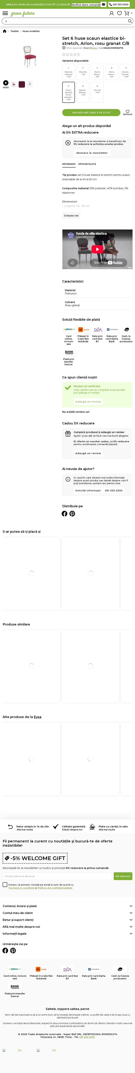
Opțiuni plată (87, 164)
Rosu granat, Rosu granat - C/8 (69, 95)
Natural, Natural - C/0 (68, 74)
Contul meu (111, 13)
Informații (69, 164)
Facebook (5, 950)
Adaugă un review (88, 401)
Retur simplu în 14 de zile (33, 826)
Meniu (5, 13)
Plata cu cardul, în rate (113, 826)
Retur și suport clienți (18, 920)
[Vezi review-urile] (97, 54)
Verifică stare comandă (86, 4)
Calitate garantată (73, 826)
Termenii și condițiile (21, 887)
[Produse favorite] (119, 13)
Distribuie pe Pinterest (72, 513)
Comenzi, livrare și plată (20, 906)
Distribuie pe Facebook (64, 513)
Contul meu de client (18, 913)
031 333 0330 (120, 4)
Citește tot (71, 215)
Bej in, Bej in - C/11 (97, 74)
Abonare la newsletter (92, 152)
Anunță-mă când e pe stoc (91, 112)
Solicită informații (88, 490)
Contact (104, 4)
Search (130, 21)
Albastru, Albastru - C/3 (83, 92)
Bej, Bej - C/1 (83, 73)
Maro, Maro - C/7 (111, 74)
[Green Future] (5, 31)
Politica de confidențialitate (55, 887)
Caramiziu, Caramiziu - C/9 (127, 74)
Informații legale (15, 933)
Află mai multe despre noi (21, 926)
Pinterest (13, 950)
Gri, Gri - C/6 (97, 91)
